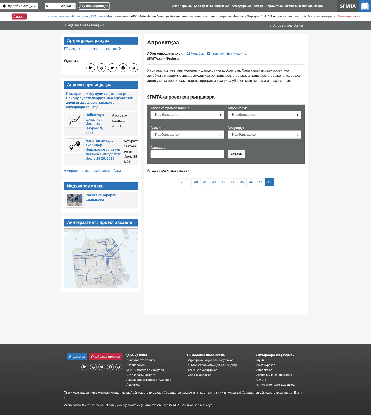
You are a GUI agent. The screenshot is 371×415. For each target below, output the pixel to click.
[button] (19, 6)
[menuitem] (304, 6)
